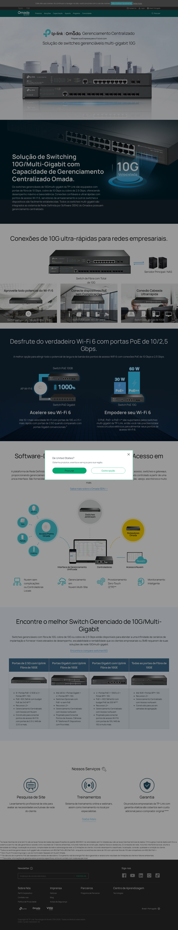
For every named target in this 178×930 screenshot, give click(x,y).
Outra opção (108, 470)
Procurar (69, 470)
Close (128, 454)
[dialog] (89, 465)
